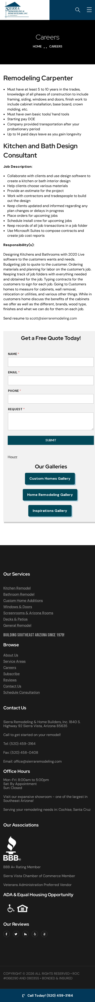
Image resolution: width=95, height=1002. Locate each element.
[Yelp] (35, 934)
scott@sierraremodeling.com (53, 318)
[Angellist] (44, 934)
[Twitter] (16, 934)
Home (37, 46)
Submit (51, 440)
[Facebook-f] (6, 934)
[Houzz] (25, 934)
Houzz (12, 457)
